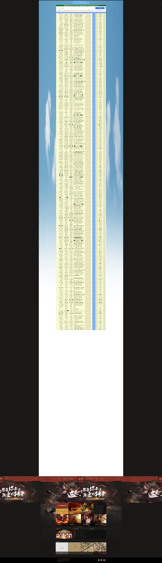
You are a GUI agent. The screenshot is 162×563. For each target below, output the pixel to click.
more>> (104, 503)
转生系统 (78, 532)
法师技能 (80, 533)
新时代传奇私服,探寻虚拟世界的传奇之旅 (98, 510)
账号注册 (66, 509)
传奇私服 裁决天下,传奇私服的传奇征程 (98, 505)
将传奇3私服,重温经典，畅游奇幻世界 (63, 552)
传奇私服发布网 (69, 558)
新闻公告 (65, 478)
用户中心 (103, 478)
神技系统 (78, 534)
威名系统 (83, 532)
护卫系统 (80, 532)
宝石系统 (83, 534)
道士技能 (78, 533)
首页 (59, 478)
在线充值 (91, 478)
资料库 (96, 478)
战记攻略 (71, 478)
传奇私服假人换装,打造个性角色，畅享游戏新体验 (98, 511)
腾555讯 (66, 558)
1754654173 (58, 558)
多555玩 (61, 558)
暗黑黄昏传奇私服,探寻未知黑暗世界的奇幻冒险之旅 (98, 509)
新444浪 (63, 558)
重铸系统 (80, 534)
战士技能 (83, 533)
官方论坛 (59, 512)
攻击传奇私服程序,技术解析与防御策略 (98, 506)
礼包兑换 (66, 512)
